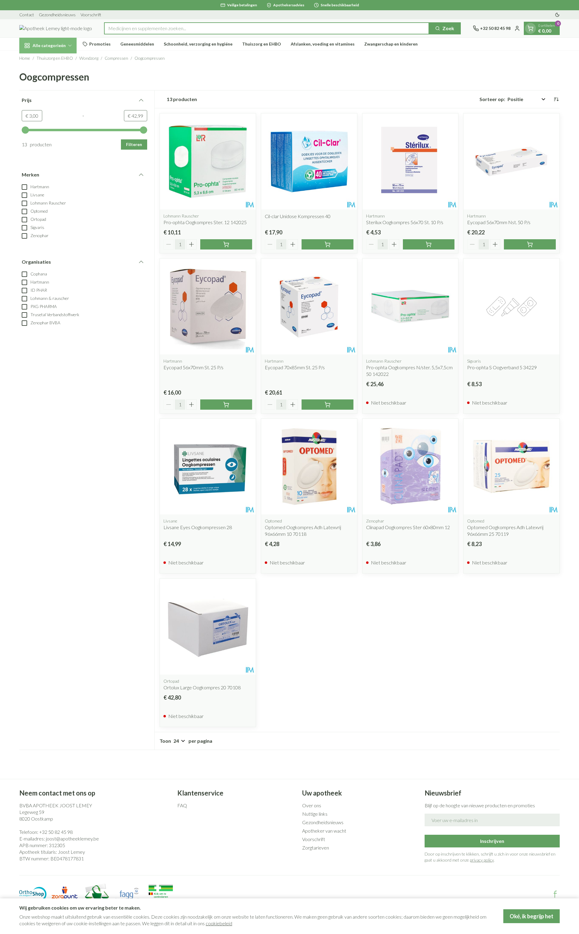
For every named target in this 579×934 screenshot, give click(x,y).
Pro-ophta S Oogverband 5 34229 (502, 367)
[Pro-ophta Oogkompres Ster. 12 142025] (208, 161)
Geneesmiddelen (137, 43)
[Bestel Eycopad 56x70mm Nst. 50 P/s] (530, 244)
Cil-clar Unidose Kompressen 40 (298, 216)
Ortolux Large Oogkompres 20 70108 (202, 687)
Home (24, 58)
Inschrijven (492, 841)
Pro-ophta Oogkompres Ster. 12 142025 (205, 222)
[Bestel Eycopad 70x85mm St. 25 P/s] (327, 404)
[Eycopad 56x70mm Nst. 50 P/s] (511, 161)
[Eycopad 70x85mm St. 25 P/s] (309, 306)
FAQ (182, 805)
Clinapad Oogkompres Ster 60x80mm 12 (408, 527)
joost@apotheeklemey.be (72, 838)
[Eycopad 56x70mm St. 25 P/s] (208, 306)
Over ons (311, 805)
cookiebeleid (219, 923)
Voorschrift (91, 14)
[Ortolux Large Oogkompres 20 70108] (208, 627)
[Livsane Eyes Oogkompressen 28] (208, 467)
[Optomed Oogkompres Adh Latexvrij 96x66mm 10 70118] (309, 467)
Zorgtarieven (315, 847)
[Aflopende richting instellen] (556, 99)
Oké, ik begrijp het (531, 916)
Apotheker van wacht (324, 831)
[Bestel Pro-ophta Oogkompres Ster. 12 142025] (226, 244)
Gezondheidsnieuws (57, 14)
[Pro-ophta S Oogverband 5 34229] (511, 306)
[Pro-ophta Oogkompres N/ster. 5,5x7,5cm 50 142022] (410, 306)
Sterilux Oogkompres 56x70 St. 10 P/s (404, 222)
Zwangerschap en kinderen (391, 43)
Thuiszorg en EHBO (261, 43)
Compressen (116, 58)
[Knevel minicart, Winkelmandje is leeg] (530, 28)
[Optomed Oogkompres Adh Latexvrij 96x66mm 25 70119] (511, 467)
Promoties (100, 43)
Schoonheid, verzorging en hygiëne (198, 43)
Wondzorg (88, 58)
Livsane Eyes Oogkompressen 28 (197, 527)
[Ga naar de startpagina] (55, 28)
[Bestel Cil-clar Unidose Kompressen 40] (327, 244)
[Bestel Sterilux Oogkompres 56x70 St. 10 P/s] (429, 244)
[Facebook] (555, 894)
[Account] (517, 28)
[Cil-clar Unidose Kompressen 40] (309, 161)
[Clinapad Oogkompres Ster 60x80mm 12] (410, 467)
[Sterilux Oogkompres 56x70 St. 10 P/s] (410, 161)
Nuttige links (314, 814)
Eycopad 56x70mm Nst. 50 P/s (498, 222)
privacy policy (482, 860)
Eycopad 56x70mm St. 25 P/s (193, 367)
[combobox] (266, 28)
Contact (26, 14)
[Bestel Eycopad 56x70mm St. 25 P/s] (226, 404)
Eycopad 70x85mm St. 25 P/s (295, 367)
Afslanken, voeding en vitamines (323, 43)
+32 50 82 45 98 (56, 832)
